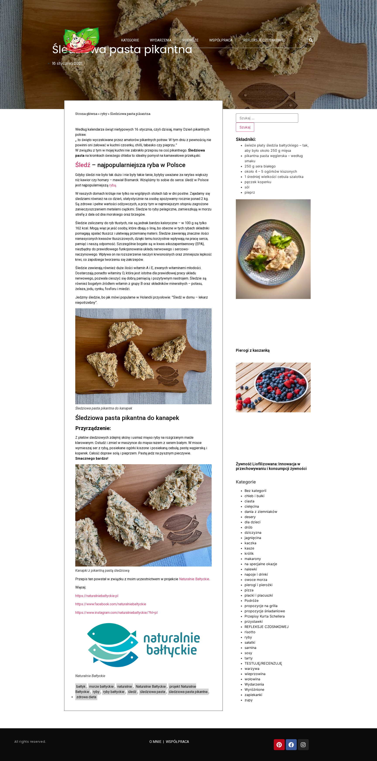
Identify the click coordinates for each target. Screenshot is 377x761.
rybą (112, 185)
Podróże (190, 40)
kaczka (250, 543)
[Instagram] (303, 744)
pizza (249, 590)
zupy (249, 700)
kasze (249, 548)
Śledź (82, 165)
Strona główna (86, 114)
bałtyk (81, 686)
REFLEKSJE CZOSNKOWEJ (264, 40)
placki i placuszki (259, 595)
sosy (248, 653)
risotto (250, 632)
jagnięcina (253, 538)
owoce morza (256, 579)
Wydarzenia (160, 40)
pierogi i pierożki (258, 585)
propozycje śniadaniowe (265, 611)
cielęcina (252, 506)
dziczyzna (253, 532)
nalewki (251, 569)
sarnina (250, 647)
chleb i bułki (254, 496)
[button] (310, 40)
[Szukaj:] (267, 118)
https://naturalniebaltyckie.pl (96, 596)
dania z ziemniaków (261, 511)
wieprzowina (255, 674)
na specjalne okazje (261, 564)
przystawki (254, 621)
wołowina (252, 679)
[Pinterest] (279, 744)
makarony (253, 558)
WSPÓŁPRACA (177, 742)
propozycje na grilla (261, 606)
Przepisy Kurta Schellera (265, 616)
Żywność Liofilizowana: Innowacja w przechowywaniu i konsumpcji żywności (271, 466)
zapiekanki (253, 695)
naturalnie (124, 686)
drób (248, 527)
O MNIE (155, 742)
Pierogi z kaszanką (253, 350)
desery (250, 517)
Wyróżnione (254, 689)
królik (249, 553)
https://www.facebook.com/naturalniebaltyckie (110, 604)
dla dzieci (252, 522)
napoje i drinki (256, 574)
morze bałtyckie (101, 686)
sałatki (250, 642)
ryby (103, 114)
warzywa (252, 668)
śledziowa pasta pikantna (188, 692)
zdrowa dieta (86, 697)
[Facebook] (291, 744)
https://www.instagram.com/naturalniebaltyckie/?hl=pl (116, 613)
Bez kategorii (255, 490)
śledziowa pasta (152, 692)
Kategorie (130, 40)
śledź (132, 692)
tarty (249, 658)
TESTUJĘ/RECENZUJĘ (263, 663)
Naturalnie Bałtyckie (194, 579)
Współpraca (220, 40)
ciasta (249, 501)
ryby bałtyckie (113, 692)
